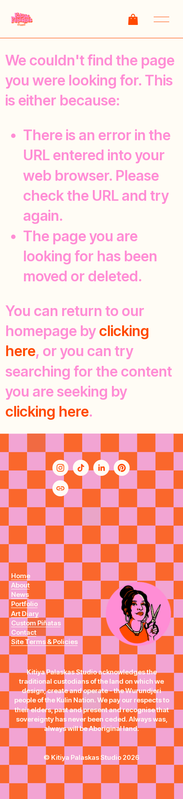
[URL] (60, 488)
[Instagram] (60, 468)
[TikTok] (81, 468)
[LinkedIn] (101, 468)
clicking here (47, 411)
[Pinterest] (122, 468)
